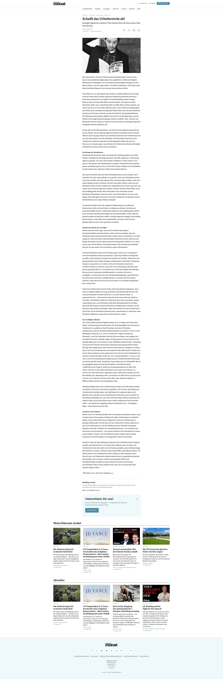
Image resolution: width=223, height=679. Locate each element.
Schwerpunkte (87, 9)
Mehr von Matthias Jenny (91, 490)
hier (111, 473)
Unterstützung (144, 656)
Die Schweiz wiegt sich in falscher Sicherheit (63, 550)
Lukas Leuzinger (118, 567)
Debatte (85, 15)
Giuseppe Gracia (131, 567)
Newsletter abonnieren (81, 656)
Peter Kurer (87, 570)
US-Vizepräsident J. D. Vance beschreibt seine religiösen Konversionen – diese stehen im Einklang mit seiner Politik (96, 553)
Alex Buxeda (161, 628)
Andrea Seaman (148, 563)
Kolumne (116, 603)
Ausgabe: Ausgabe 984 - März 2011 (100, 15)
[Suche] (137, 3)
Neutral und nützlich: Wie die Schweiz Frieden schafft (125, 550)
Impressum (94, 656)
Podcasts (116, 9)
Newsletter (144, 3)
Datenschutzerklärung (130, 656)
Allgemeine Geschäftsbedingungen (110, 656)
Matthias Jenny (87, 29)
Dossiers (98, 9)
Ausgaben (152, 3)
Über (138, 9)
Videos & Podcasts (119, 546)
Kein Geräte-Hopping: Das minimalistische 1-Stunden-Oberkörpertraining (126, 609)
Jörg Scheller (117, 629)
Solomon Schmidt (148, 628)
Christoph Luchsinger (60, 565)
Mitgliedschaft (163, 3)
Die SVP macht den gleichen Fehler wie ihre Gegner (155, 550)
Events (124, 9)
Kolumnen (106, 9)
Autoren (131, 9)
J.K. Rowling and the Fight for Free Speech (152, 607)
